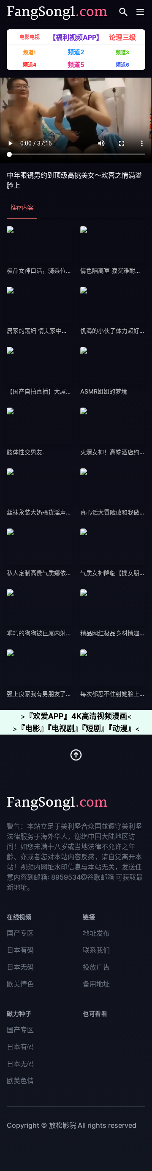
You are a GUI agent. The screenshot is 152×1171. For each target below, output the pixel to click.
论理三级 (122, 37)
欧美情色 (20, 984)
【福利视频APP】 (76, 37)
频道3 (122, 52)
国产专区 (20, 933)
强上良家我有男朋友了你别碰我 (48, 693)
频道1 (29, 52)
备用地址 (96, 984)
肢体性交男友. (25, 452)
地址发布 (96, 933)
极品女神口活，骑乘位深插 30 (47, 270)
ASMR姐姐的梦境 (103, 391)
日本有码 (20, 950)
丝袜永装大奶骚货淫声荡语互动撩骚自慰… (62, 512)
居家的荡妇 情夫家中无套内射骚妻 (52, 330)
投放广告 (96, 967)
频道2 (76, 52)
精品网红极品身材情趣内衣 (115, 633)
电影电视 (29, 37)
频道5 (76, 64)
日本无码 (20, 967)
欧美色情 (20, 1080)
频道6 (122, 64)
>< (76, 716)
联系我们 (96, 950)
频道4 (29, 65)
